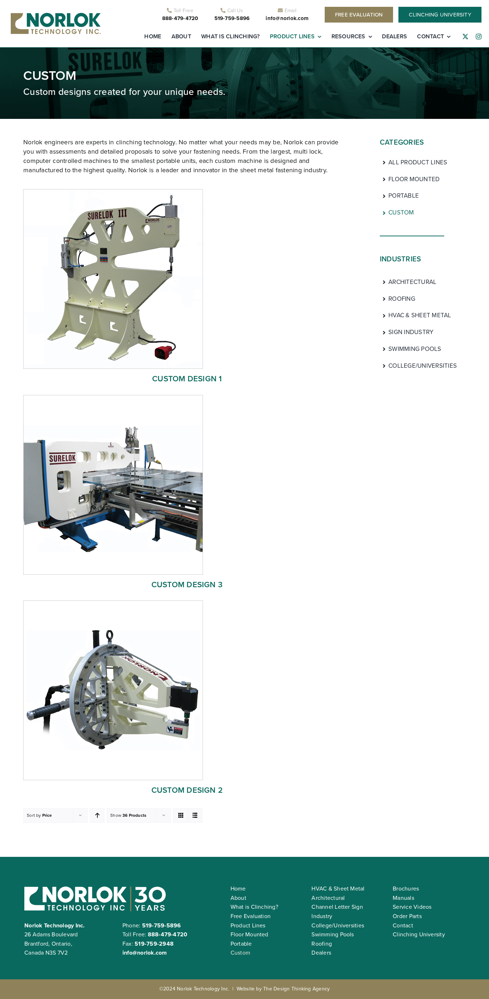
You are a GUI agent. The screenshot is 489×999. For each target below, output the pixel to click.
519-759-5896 (232, 18)
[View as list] (195, 815)
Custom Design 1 (187, 379)
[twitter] (465, 36)
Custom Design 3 (187, 584)
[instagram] (478, 36)
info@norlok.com (287, 18)
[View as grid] (181, 815)
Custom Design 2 (187, 790)
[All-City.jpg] (113, 192)
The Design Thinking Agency (296, 989)
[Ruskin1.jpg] (113, 603)
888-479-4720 (180, 18)
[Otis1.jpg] (113, 398)
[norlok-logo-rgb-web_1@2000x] (56, 15)
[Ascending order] (97, 815)
